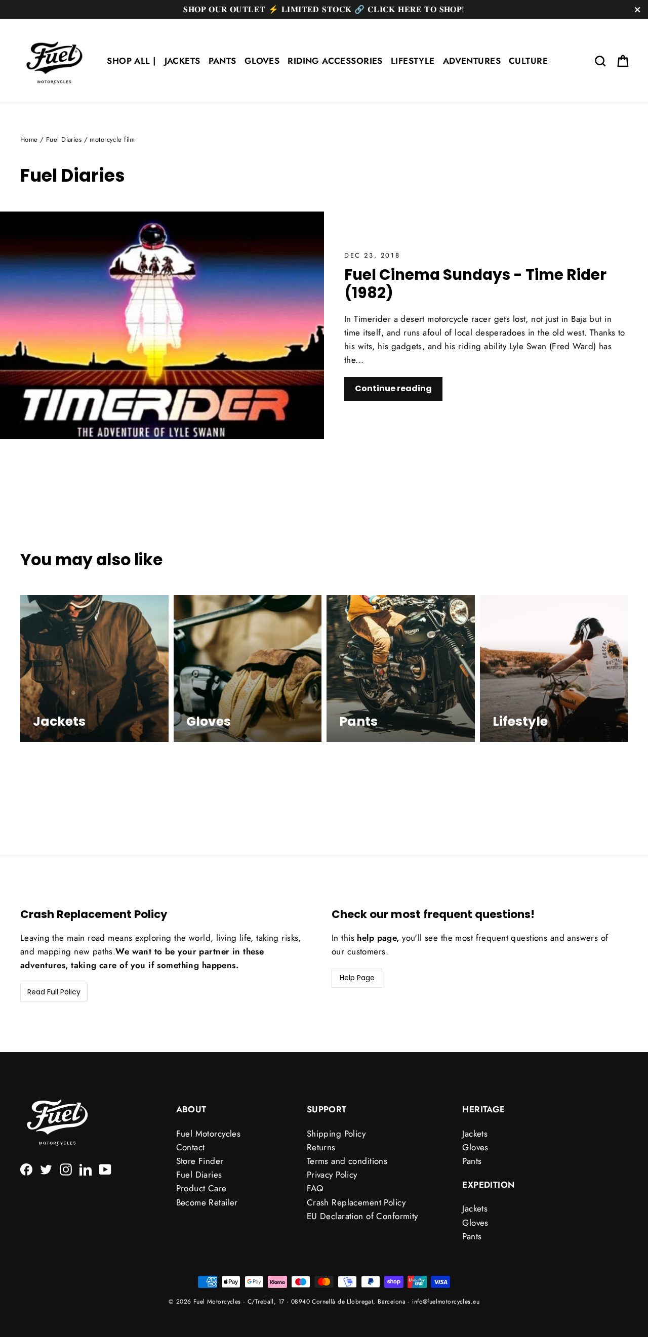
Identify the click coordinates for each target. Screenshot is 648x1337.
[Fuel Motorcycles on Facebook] (26, 1169)
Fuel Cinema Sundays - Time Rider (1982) (475, 283)
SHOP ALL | (131, 61)
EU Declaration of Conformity (362, 1216)
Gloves (475, 1147)
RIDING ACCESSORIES (335, 61)
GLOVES (262, 61)
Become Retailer (207, 1202)
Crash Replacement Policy (356, 1202)
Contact (190, 1147)
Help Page (357, 978)
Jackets (475, 1133)
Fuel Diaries (64, 139)
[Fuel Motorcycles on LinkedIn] (85, 1169)
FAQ (315, 1188)
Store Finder (200, 1161)
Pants (471, 1161)
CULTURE (528, 61)
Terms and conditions (347, 1161)
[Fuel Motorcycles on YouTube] (105, 1169)
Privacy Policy (332, 1174)
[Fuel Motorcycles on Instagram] (66, 1169)
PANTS (222, 61)
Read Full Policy (53, 992)
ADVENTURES (472, 61)
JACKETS (182, 61)
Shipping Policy (336, 1133)
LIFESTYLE (413, 61)
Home (29, 139)
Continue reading (393, 388)
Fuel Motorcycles (208, 1133)
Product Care (201, 1188)
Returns (321, 1147)
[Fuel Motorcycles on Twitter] (46, 1169)
